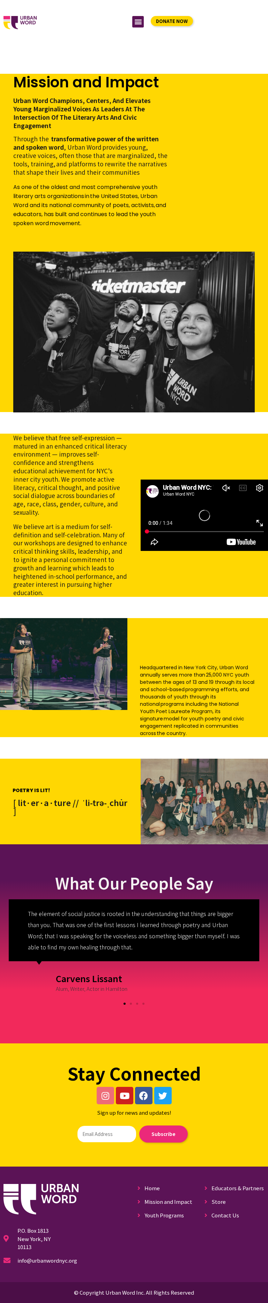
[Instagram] (105, 1095)
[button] (138, 21)
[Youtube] (124, 1095)
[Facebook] (143, 1095)
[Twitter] (163, 1095)
